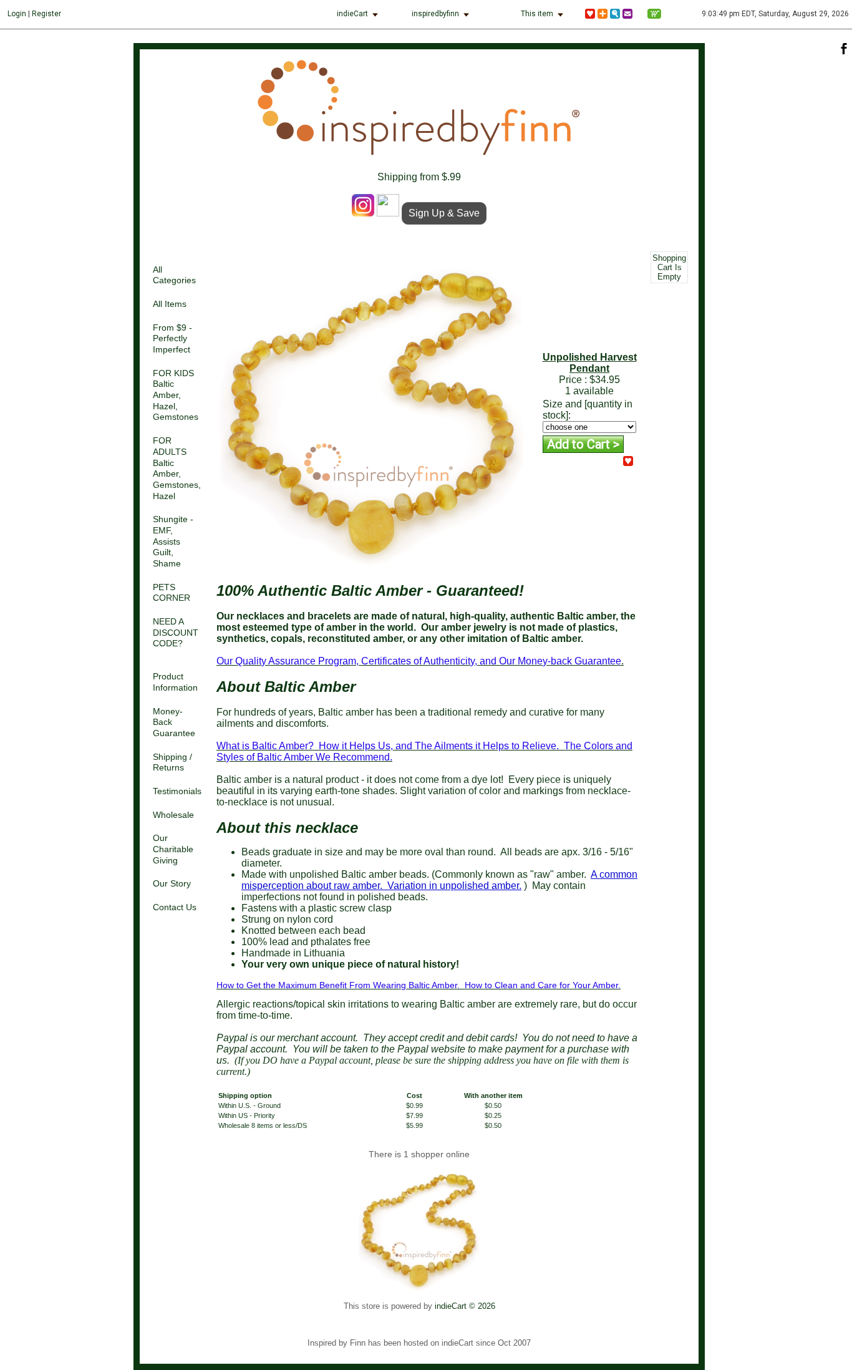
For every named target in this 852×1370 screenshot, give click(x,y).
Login (16, 13)
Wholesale (173, 815)
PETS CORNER (171, 593)
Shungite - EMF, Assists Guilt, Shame (173, 541)
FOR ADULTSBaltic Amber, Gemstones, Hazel (177, 468)
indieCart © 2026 (465, 1306)
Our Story (172, 883)
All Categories (174, 275)
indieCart (352, 13)
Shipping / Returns (172, 762)
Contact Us (174, 907)
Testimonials (177, 791)
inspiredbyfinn (435, 13)
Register (46, 13)
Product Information (175, 682)
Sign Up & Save (444, 213)
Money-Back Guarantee (174, 722)
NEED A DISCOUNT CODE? (175, 632)
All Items (169, 304)
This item (537, 13)
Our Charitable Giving (173, 849)
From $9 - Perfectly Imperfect (172, 338)
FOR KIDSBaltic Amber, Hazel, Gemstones (175, 395)
